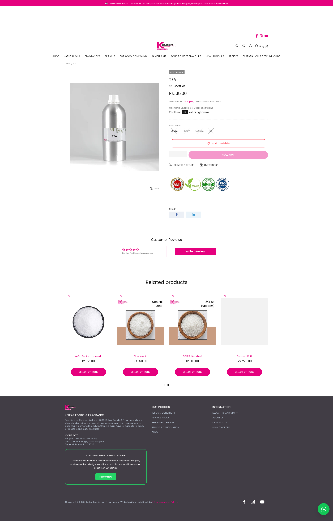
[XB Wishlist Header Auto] (243, 45)
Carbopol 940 (245, 356)
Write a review (195, 251)
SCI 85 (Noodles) (192, 356)
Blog (155, 432)
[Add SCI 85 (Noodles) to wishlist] (173, 296)
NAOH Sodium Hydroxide (88, 356)
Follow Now (106, 476)
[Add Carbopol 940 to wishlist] (225, 296)
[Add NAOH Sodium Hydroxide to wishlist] (69, 296)
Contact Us (219, 422)
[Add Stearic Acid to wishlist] (121, 296)
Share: (173, 209)
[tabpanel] (192, 337)
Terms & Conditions (164, 412)
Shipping (189, 101)
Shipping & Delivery (163, 422)
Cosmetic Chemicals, (181, 107)
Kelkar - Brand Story (225, 412)
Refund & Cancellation (165, 427)
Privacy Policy (160, 417)
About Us (218, 417)
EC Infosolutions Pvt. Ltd (165, 502)
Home (67, 63)
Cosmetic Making (203, 107)
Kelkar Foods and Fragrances (166, 46)
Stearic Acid (140, 356)
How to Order (221, 427)
